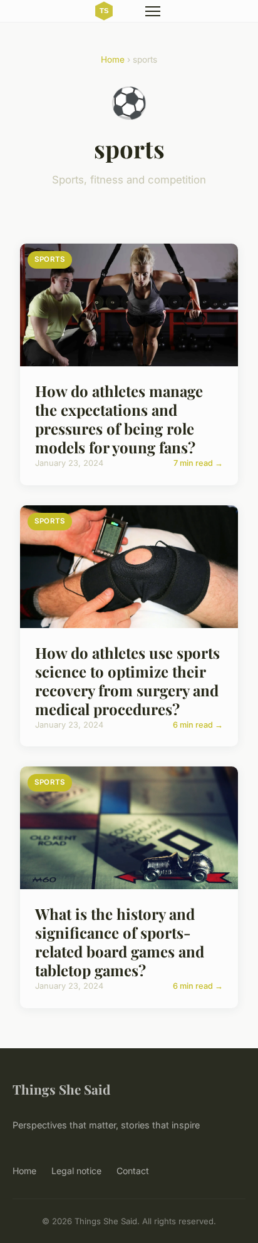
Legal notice (76, 1170)
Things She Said (61, 1089)
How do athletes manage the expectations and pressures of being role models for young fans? (119, 419)
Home (113, 59)
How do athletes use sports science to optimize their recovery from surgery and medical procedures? (127, 680)
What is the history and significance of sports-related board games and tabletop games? (119, 942)
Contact (132, 1170)
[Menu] (152, 11)
